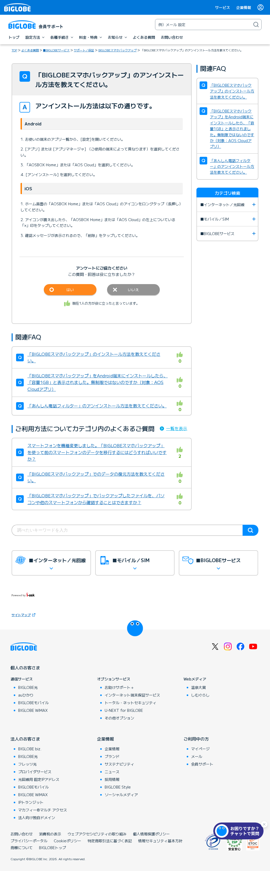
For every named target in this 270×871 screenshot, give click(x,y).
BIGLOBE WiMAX (33, 710)
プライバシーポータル (29, 841)
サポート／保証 (84, 50)
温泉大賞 (198, 687)
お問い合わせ (22, 834)
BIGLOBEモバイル (33, 702)
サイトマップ (21, 614)
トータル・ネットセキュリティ (130, 702)
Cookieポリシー (67, 841)
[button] (239, 831)
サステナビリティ (119, 764)
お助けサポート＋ (119, 687)
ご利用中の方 (196, 739)
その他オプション (119, 718)
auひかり (25, 695)
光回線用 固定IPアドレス (38, 779)
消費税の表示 (50, 834)
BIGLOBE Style (118, 787)
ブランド (112, 756)
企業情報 (243, 7)
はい (70, 289)
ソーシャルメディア (121, 794)
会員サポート (202, 764)
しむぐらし (200, 695)
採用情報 (112, 779)
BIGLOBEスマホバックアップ (117, 50)
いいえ (133, 289)
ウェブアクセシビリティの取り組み (97, 834)
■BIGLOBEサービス (56, 50)
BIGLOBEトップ (52, 847)
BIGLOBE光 (28, 687)
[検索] (256, 24)
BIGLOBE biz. (29, 748)
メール (196, 756)
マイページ (200, 748)
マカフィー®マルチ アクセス (42, 809)
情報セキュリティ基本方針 (160, 841)
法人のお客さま (25, 739)
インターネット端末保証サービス (132, 695)
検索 (250, 530)
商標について (22, 847)
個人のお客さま (25, 667)
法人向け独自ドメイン (36, 817)
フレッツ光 (27, 764)
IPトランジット (31, 802)
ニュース (112, 771)
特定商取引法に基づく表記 (110, 841)
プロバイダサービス (34, 771)
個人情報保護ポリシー (151, 834)
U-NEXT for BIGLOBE (124, 710)
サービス (222, 7)
